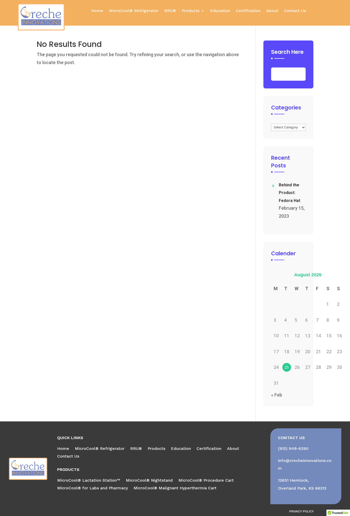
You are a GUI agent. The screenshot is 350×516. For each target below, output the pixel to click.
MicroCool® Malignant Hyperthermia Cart (175, 488)
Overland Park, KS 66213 (302, 488)
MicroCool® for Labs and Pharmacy (92, 488)
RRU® (170, 11)
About (272, 11)
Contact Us (295, 11)
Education (220, 11)
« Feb (276, 395)
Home (97, 11)
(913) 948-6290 (293, 448)
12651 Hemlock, (293, 480)
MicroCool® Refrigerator (134, 11)
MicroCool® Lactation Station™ (88, 481)
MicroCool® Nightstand (149, 481)
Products (190, 11)
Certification (248, 11)
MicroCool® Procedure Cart (206, 481)
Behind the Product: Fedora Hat (289, 193)
